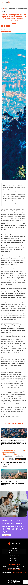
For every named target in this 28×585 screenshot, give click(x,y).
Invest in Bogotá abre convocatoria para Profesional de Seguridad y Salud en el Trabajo (13, 463)
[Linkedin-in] (14, 550)
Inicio (2, 8)
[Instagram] (19, 550)
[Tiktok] (9, 553)
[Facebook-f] (12, 550)
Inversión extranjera (6, 31)
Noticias (5, 8)
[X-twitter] (9, 550)
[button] (2, 2)
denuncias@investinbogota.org (19, 572)
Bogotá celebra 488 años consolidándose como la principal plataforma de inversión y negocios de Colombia (13, 483)
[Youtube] (16, 550)
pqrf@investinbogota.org (14, 569)
